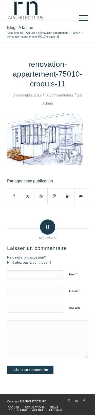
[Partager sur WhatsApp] (41, 196)
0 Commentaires (59, 95)
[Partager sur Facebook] (14, 196)
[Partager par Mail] (81, 196)
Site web (75, 307)
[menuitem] (81, 10)
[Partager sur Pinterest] (54, 196)
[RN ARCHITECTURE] (39, 10)
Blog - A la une (20, 27)
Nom (73, 274)
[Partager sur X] (27, 196)
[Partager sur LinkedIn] (67, 196)
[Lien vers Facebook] (84, 400)
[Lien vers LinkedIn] (76, 400)
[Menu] (81, 10)
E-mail (74, 291)
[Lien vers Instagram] (69, 400)
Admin (47, 103)
